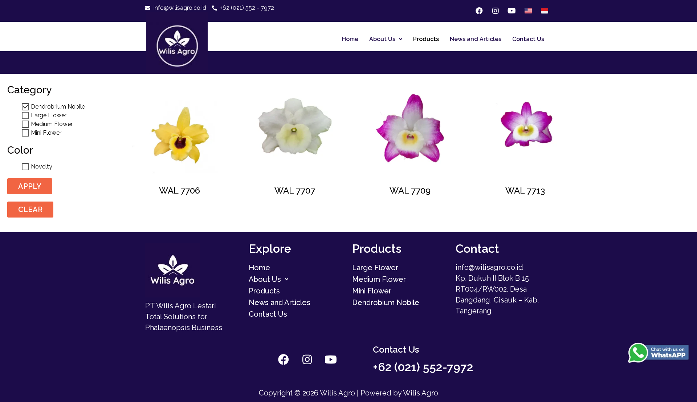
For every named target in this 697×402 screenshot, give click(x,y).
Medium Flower (52, 124)
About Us (382, 39)
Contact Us (528, 39)
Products (426, 39)
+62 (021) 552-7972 (423, 367)
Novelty (41, 167)
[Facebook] (479, 11)
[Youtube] (512, 11)
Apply (29, 186)
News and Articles (475, 39)
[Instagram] (495, 11)
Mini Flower (46, 133)
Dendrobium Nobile (385, 302)
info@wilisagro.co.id (489, 267)
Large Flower (48, 115)
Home (350, 39)
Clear (30, 209)
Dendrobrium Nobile (58, 107)
